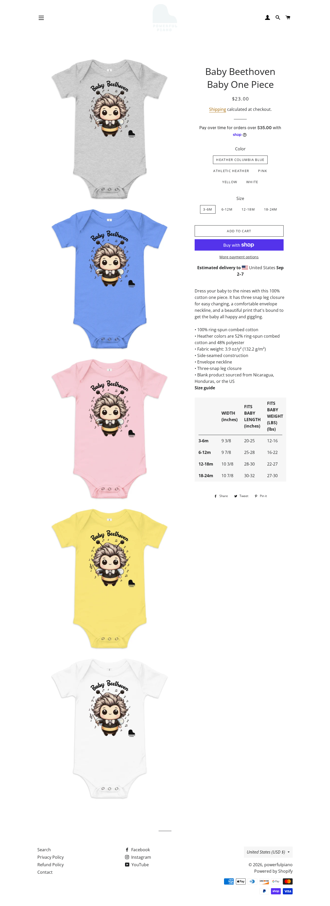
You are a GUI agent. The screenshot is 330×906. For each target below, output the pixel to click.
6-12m (227, 209)
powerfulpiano (278, 865)
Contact (45, 872)
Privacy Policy (50, 857)
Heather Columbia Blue (240, 159)
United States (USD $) (266, 852)
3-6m (207, 209)
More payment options (239, 256)
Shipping (217, 109)
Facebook (140, 850)
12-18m (248, 209)
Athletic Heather (231, 170)
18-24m (270, 209)
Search (44, 850)
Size (240, 198)
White (252, 182)
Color (240, 149)
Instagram (140, 857)
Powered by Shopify (273, 871)
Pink (262, 170)
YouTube (139, 865)
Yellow (229, 182)
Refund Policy (50, 865)
